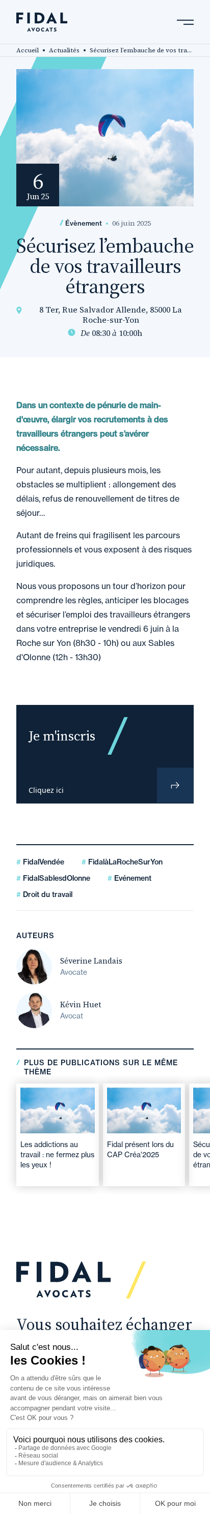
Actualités (64, 50)
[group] (57, 1135)
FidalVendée (42, 862)
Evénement (131, 878)
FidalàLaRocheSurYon (124, 862)
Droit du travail (46, 894)
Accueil (27, 50)
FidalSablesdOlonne (55, 878)
